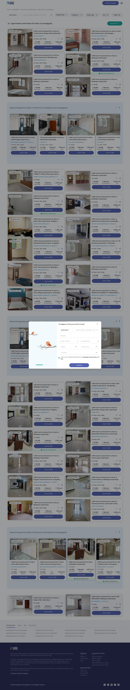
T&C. (62, 359)
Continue (79, 365)
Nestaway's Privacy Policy (90, 357)
